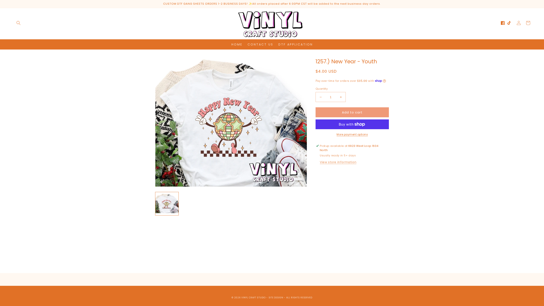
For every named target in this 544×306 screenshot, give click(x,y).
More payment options (352, 134)
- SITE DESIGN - (276, 297)
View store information (338, 162)
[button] (18, 23)
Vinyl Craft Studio (253, 297)
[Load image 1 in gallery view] (167, 203)
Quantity (322, 89)
